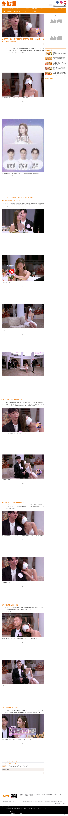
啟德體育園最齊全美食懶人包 (8, 808)
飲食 (23, 8)
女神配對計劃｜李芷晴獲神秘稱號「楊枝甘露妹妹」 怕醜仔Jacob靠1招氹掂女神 (20, 197)
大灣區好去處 (42, 8)
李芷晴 (20, 766)
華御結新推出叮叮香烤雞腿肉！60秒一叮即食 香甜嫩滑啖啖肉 (59, 68)
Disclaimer (57, 803)
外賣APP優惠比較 (44, 808)
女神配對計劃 (14, 766)
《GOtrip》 (43, 794)
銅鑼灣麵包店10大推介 (21, 808)
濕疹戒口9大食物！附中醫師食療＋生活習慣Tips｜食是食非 (59, 53)
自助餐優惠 (12, 813)
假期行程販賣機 (26, 11)
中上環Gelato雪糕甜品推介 (33, 808)
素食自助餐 (19, 813)
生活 (4, 11)
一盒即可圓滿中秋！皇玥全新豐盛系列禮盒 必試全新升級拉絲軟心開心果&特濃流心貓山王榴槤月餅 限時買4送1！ (59, 74)
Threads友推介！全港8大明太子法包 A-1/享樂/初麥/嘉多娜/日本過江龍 (59, 63)
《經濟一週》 (31, 795)
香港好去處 (34, 8)
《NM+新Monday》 (49, 794)
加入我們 (34, 11)
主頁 (4, 8)
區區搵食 (28, 8)
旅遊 (61, 8)
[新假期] (18, 3)
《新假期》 (39, 794)
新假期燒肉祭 (17, 11)
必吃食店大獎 (10, 8)
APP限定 (17, 8)
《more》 (60, 794)
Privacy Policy (63, 803)
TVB (8, 766)
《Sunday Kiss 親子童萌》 (24, 795)
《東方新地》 (55, 794)
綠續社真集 (9, 11)
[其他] (43, 44)
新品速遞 (56, 8)
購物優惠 (50, 8)
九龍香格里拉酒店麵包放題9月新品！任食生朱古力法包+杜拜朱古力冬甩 (59, 58)
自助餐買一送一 (5, 813)
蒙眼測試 (25, 766)
